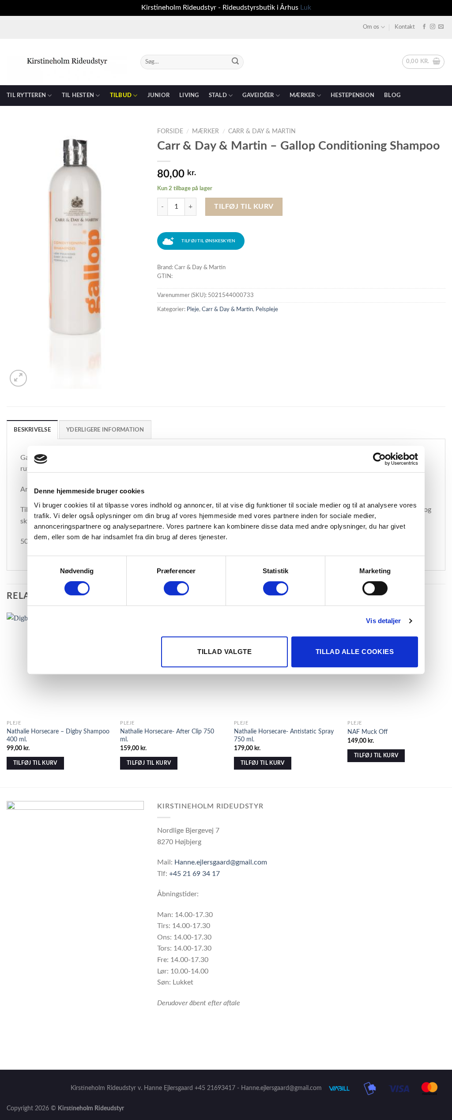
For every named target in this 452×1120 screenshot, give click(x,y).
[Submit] (235, 61)
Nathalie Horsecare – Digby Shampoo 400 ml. (58, 735)
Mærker (302, 95)
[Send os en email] (441, 27)
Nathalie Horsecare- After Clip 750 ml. (167, 735)
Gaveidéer (258, 95)
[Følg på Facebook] (424, 27)
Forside (170, 131)
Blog (392, 95)
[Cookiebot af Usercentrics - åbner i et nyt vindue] (379, 459)
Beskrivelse (32, 429)
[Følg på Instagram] (432, 27)
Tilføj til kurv (243, 206)
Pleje (193, 309)
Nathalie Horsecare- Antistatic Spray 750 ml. (284, 735)
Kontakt (405, 27)
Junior (158, 95)
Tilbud (121, 95)
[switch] (176, 588)
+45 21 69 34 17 (194, 873)
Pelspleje (267, 309)
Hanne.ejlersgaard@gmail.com (220, 862)
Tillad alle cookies (355, 651)
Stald (218, 95)
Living (189, 95)
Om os (371, 27)
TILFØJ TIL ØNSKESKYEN (208, 241)
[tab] (32, 429)
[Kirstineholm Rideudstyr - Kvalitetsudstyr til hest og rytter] (67, 62)
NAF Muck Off (367, 732)
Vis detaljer (383, 620)
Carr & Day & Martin (262, 131)
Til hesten (78, 95)
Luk (305, 7)
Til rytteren (26, 95)
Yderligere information (105, 429)
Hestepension (352, 95)
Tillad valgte (224, 651)
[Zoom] (18, 378)
